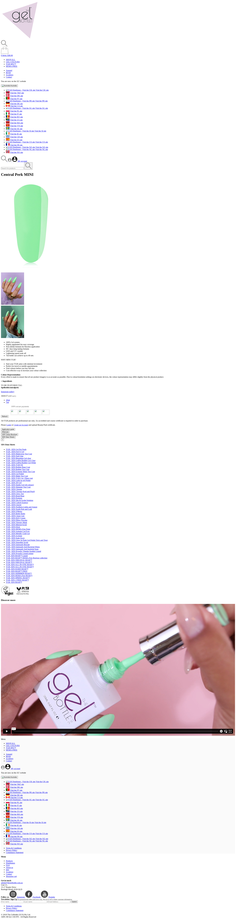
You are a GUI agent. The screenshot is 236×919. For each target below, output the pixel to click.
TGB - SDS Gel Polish (15, 474)
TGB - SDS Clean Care (15, 516)
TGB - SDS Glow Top (15, 494)
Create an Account (21, 425)
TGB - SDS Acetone (14, 536)
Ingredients (6, 381)
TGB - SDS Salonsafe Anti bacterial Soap (22, 549)
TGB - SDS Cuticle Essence (17, 503)
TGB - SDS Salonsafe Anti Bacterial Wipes (23, 547)
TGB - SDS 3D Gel (14, 483)
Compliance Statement (14, 852)
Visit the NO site (16, 152)
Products (9, 861)
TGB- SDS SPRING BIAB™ (18, 578)
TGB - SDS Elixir (13, 527)
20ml (8, 400)
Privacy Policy (11, 850)
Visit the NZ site (41, 147)
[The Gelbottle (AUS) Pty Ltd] (20, 39)
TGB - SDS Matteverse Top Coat (19, 454)
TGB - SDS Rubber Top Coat (17, 469)
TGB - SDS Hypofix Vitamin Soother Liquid (23, 551)
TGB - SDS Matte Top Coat (17, 476)
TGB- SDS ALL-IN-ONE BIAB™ (20, 565)
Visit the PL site (16, 111)
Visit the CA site (16, 106)
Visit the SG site (41, 108)
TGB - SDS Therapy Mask (16, 522)
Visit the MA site (16, 123)
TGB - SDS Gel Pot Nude (16, 449)
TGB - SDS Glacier (13, 505)
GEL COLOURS (13, 62)
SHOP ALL (10, 60)
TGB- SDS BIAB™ (14, 582)
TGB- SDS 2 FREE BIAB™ (17, 580)
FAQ (8, 865)
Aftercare (5, 432)
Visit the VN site (16, 126)
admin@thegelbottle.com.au (12, 883)
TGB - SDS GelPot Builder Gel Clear (20, 460)
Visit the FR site (16, 145)
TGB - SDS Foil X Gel (15, 452)
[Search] (4, 161)
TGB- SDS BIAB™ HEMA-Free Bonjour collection (26, 558)
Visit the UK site (42, 90)
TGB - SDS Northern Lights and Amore (21, 507)
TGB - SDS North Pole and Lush (19, 509)
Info (7, 870)
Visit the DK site (16, 96)
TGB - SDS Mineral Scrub (16, 525)
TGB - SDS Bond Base (15, 496)
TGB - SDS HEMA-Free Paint (18, 529)
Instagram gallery (7, 392)
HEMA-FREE (11, 66)
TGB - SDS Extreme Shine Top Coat (20, 472)
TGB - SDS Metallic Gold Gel (18, 534)
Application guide (8, 429)
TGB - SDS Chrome (14, 489)
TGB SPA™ (11, 64)
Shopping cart (11, 876)
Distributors (10, 863)
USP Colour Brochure (9, 434)
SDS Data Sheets (8, 437)
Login (8, 425)
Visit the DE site (16, 104)
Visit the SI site (40, 131)
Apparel (9, 70)
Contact (9, 77)
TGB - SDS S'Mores (14, 511)
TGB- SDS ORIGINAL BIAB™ (19, 560)
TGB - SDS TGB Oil (14, 465)
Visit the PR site (41, 101)
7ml (7, 402)
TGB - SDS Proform (14, 498)
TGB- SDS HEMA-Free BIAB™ (19, 576)
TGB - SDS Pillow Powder (16, 520)
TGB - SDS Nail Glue (14, 456)
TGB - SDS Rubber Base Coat (18, 467)
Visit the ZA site (16, 120)
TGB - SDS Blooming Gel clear (18, 458)
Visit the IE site (16, 134)
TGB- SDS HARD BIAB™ (17, 569)
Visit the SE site (16, 129)
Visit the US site (41, 142)
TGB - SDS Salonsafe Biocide (18, 545)
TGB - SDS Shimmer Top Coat (18, 487)
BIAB (8, 73)
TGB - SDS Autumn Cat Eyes (18, 531)
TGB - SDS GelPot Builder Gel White (21, 463)
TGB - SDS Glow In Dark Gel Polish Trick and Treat (27, 540)
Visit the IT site (16, 114)
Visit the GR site (16, 137)
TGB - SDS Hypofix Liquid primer (19, 553)
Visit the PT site (16, 99)
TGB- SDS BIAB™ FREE (16, 571)
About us (9, 867)
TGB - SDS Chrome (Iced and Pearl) (20, 491)
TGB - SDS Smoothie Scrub (17, 542)
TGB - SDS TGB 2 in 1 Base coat (19, 478)
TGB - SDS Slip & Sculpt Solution (19, 500)
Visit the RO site (16, 117)
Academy (9, 75)
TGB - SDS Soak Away (15, 538)
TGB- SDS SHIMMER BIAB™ (19, 573)
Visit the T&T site (17, 93)
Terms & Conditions (14, 848)
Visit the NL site (41, 149)
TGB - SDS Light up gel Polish (18, 480)
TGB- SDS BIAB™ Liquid (17, 556)
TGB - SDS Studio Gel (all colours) (20, 485)
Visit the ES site (16, 140)
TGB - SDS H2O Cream (15, 518)
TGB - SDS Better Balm (15, 514)
